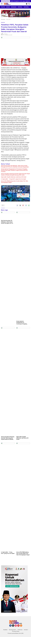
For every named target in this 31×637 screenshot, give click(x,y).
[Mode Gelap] (27, 4)
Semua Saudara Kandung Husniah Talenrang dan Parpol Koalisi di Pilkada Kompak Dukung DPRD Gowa (15, 174)
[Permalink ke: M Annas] (2, 34)
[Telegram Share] (26, 205)
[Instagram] (16, 625)
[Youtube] (18, 625)
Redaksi (5, 629)
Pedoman (20, 629)
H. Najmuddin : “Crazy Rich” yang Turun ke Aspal (13, 179)
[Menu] (2, 4)
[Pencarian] (29, 4)
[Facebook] (10, 625)
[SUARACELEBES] (7, 4)
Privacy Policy (15, 631)
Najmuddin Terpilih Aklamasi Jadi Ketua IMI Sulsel (13, 177)
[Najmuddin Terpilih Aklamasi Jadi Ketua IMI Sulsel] (23, 381)
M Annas (5, 34)
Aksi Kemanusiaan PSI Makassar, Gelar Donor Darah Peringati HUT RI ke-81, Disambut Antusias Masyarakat (15, 166)
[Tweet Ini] (20, 205)
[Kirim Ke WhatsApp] (29, 205)
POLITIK (3, 22)
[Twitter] (13, 625)
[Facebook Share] (17, 205)
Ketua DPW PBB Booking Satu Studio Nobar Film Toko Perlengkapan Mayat (14, 181)
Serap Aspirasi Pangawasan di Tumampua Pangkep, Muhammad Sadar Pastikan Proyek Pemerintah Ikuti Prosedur (14, 170)
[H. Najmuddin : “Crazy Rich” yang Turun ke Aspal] (8, 496)
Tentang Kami (12, 629)
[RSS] (21, 625)
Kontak (26, 629)
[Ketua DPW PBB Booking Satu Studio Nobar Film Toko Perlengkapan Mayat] (23, 496)
